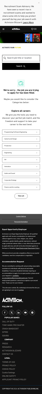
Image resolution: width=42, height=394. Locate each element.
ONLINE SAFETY (9, 376)
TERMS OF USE (8, 362)
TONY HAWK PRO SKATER (13, 325)
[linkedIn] (18, 312)
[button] (21, 196)
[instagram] (32, 312)
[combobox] (21, 58)
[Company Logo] (16, 29)
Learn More (28, 23)
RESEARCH (7, 347)
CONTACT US (7, 354)
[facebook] (4, 312)
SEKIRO (5, 336)
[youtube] (25, 312)
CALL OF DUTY (8, 322)
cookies (21, 290)
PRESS (5, 344)
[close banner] (39, 3)
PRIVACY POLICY (9, 366)
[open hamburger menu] (3, 29)
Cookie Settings (21, 216)
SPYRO (5, 332)
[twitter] (11, 312)
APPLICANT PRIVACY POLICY (14, 380)
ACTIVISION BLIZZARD (11, 351)
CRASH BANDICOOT (10, 329)
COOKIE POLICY (8, 369)
